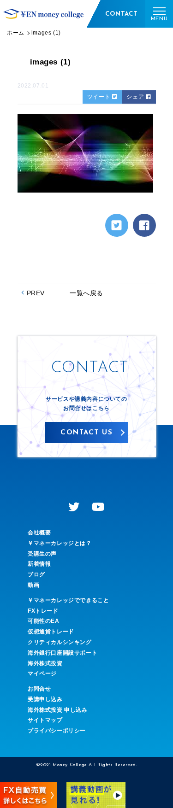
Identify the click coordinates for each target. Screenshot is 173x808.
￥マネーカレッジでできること (68, 600)
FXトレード (43, 611)
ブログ (36, 574)
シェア (135, 97)
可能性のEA (44, 621)
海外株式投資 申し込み (58, 710)
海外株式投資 (45, 663)
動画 (33, 585)
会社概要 (39, 532)
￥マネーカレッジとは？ (60, 543)
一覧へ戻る (86, 293)
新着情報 (39, 564)
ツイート (99, 97)
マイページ (42, 673)
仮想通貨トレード (51, 631)
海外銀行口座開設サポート (62, 653)
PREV (36, 293)
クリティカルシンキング (60, 642)
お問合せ (39, 688)
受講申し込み (45, 699)
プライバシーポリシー (57, 730)
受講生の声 (42, 553)
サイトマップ (45, 720)
